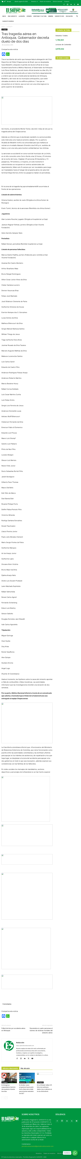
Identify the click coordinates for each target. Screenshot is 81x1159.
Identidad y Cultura (39, 16)
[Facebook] (64, 4)
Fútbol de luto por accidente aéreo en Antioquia (13, 1029)
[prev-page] (2, 1097)
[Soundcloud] (71, 4)
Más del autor (25, 1068)
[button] (77, 16)
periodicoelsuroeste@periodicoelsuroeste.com (37, 1146)
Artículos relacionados (10, 1068)
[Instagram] (67, 4)
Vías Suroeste (12, 16)
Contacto (66, 1)
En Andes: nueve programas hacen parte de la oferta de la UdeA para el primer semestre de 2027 (26, 1089)
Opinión (29, 16)
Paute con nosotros (45, 1)
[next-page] (6, 1097)
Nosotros (33, 1)
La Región (22, 16)
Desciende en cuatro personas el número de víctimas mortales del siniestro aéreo (41, 1030)
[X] (74, 4)
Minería (50, 16)
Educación (69, 16)
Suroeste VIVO (59, 16)
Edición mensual (57, 1)
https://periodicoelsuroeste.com (25, 1045)
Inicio (4, 16)
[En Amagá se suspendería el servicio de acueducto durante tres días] (9, 1078)
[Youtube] (78, 4)
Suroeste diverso (8, 21)
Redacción (20, 1042)
